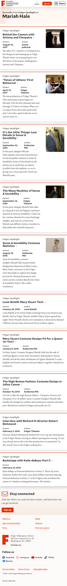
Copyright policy (40, 569)
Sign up (7, 509)
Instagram (24, 557)
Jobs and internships (11, 523)
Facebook (10, 557)
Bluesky (9, 561)
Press (4, 528)
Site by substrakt (8, 581)
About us (6, 519)
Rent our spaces (42, 528)
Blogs (37, 519)
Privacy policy (8, 569)
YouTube (38, 557)
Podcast (38, 523)
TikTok (51, 557)
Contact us (16, 545)
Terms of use (24, 569)
